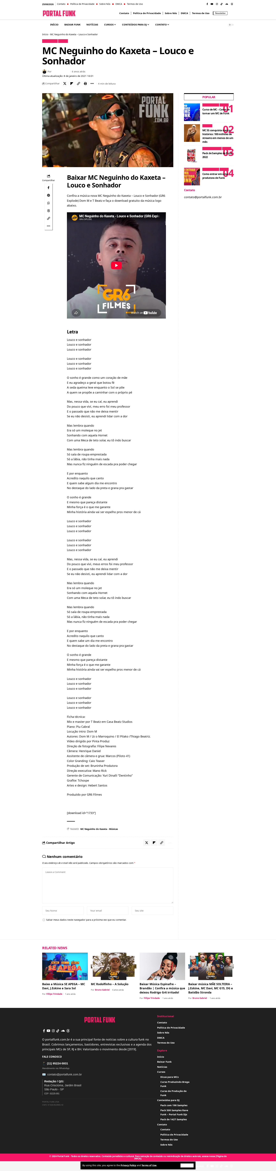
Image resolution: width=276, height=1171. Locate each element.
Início (45, 34)
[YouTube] (212, 4)
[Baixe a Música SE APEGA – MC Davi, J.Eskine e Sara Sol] (65, 966)
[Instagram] (217, 4)
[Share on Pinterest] (48, 195)
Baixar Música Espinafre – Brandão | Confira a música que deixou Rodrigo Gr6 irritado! (162, 988)
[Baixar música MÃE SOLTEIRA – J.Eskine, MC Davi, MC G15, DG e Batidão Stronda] (211, 966)
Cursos (224, 105)
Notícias (207, 125)
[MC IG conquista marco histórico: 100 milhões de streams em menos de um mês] (192, 133)
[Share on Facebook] (48, 187)
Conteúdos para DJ (212, 148)
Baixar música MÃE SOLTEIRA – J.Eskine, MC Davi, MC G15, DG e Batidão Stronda (210, 988)
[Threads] (232, 4)
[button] (187, 1165)
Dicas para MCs (211, 105)
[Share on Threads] (48, 211)
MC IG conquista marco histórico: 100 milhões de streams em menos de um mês (217, 136)
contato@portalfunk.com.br (64, 1074)
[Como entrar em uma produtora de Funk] (192, 176)
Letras (63, 41)
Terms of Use (149, 1165)
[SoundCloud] (226, 4)
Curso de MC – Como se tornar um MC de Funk (215, 111)
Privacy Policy (128, 1165)
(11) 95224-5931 (55, 1063)
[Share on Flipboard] (71, 83)
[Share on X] (64, 83)
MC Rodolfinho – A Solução (109, 984)
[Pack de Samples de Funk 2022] (192, 156)
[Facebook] (207, 4)
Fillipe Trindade (54, 994)
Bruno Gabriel (60, 71)
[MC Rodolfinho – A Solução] (113, 966)
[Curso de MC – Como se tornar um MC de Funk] (192, 112)
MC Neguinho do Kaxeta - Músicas (99, 829)
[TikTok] (221, 4)
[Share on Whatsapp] (48, 203)
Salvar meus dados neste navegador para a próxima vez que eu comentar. (86, 919)
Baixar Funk (50, 41)
